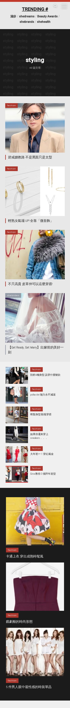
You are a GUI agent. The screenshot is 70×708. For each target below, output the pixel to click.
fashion (11, 105)
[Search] (55, 6)
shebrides (13, 295)
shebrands (27, 22)
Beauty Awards (47, 16)
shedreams (27, 16)
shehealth (43, 22)
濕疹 (13, 16)
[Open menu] (64, 6)
